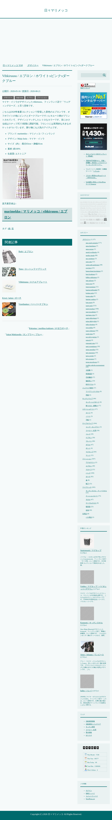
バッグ (88, 473)
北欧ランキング (85, 88)
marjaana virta (90, 315)
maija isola (19, 98)
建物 (101, 216)
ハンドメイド (96, 208)
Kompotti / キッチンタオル (91, 623)
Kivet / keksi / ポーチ (11, 298)
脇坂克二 (89, 381)
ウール (90, 202)
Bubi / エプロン (26, 251)
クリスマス (92, 204)
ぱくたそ (89, 735)
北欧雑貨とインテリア (93, 724)
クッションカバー (92, 496)
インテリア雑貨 (87, 388)
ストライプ (86, 206)
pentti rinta (89, 334)
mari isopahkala (91, 312)
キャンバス (84, 204)
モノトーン (92, 214)
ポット (88, 448)
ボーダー (93, 210)
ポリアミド (100, 210)
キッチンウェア (87, 398)
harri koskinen (90, 274)
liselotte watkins (91, 299)
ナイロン (89, 208)
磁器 (98, 219)
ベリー (87, 210)
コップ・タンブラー (92, 427)
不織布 (86, 216)
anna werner (90, 249)
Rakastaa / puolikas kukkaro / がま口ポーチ (48, 328)
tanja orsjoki (90, 356)
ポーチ (88, 476)
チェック (93, 206)
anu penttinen (90, 258)
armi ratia (89, 262)
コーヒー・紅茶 (91, 430)
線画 (81, 223)
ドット (82, 208)
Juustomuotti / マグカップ (90, 550)
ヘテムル (96, 171)
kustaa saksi (89, 296)
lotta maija (89, 302)
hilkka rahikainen (91, 277)
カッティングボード (92, 402)
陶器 (96, 223)
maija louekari (90, 309)
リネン (100, 214)
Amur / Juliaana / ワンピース (92, 655)
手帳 (87, 420)
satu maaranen (90, 353)
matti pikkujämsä (91, 318)
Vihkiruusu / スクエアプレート (33, 282)
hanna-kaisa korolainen (93, 271)
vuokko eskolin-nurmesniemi (95, 365)
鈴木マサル (89, 384)
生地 (87, 510)
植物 (90, 219)
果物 (87, 219)
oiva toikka (89, 327)
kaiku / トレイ (86, 691)
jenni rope (89, 283)
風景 (102, 223)
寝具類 (88, 506)
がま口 (85, 202)
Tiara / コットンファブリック (32, 269)
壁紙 (87, 395)
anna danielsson (91, 246)
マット (88, 455)
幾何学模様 (96, 216)
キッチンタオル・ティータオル (96, 491)
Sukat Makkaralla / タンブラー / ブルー (24, 334)
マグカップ (89, 452)
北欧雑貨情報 (90, 721)
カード (88, 413)
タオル (88, 499)
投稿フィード (90, 793)
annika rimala (90, 255)
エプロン (30, 98)
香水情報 (89, 732)
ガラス (104, 202)
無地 (94, 219)
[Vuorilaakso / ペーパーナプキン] (9, 314)
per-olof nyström (91, 337)
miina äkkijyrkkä (91, 321)
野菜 (87, 223)
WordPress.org (90, 799)
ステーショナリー (88, 409)
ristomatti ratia (90, 343)
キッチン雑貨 (90, 727)
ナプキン (89, 437)
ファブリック (86, 487)
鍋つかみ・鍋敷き (92, 405)
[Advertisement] (56, 42)
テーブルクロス (91, 503)
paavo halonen (90, 331)
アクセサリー (90, 462)
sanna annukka (90, 349)
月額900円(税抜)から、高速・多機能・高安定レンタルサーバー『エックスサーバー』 (96, 163)
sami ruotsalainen (91, 346)
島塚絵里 (89, 374)
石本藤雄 (89, 377)
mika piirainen (90, 324)
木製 (83, 219)
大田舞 (88, 370)
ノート (88, 416)
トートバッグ (101, 206)
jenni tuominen (90, 287)
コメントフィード (92, 796)
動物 (90, 216)
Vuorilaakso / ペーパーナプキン (33, 304)
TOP (14, 65)
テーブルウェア (87, 423)
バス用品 (89, 517)
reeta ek (88, 340)
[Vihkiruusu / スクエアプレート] (9, 290)
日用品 (84, 514)
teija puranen (90, 359)
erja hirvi (89, 268)
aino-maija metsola (92, 243)
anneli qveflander (91, 252)
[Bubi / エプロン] (9, 261)
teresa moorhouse (91, 362)
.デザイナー (8, 98)
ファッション (42, 98)
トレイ (88, 434)
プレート (89, 441)
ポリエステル (93, 212)
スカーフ (89, 469)
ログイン (89, 790)
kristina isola (90, 293)
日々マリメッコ (56, 10)
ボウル (88, 444)
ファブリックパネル (92, 391)
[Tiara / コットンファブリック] (9, 274)
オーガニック (97, 202)
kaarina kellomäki (91, 290)
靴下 (87, 483)
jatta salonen (90, 280)
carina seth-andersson (92, 265)
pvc (81, 202)
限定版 (92, 223)
